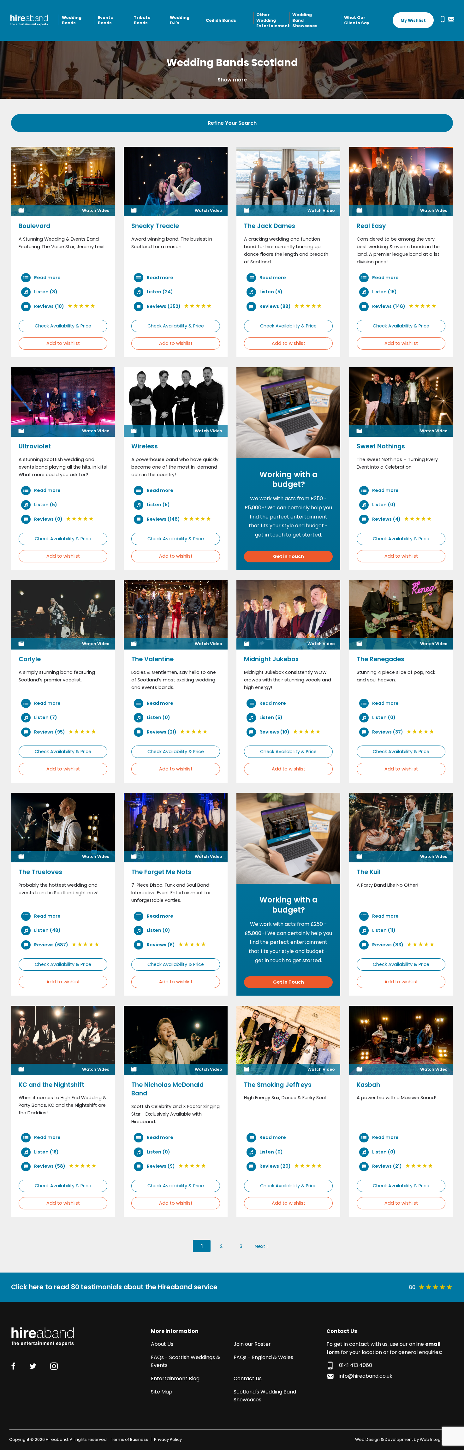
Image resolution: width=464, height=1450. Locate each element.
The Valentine (152, 659)
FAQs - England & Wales (263, 1357)
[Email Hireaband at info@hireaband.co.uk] (450, 19)
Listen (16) (46, 1152)
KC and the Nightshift (51, 1085)
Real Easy (371, 226)
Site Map (161, 1391)
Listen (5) (271, 292)
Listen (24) (159, 292)
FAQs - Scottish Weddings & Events (185, 1361)
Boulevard (34, 226)
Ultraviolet (35, 446)
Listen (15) (384, 292)
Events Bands (105, 20)
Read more (47, 277)
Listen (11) (383, 930)
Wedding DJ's (179, 20)
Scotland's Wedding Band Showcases (265, 1396)
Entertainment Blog (175, 1378)
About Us (162, 1344)
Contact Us (248, 1378)
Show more (232, 79)
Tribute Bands (142, 20)
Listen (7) (45, 717)
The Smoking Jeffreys (278, 1085)
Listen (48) (47, 930)
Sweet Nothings (381, 446)
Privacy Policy (168, 1439)
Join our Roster (252, 1344)
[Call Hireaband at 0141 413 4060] (441, 19)
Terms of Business (129, 1439)
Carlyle (30, 659)
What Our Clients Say (356, 20)
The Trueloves (40, 872)
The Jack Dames (269, 226)
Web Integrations (437, 1439)
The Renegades (380, 659)
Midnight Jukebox (271, 659)
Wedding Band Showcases (305, 20)
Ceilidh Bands (221, 20)
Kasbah (368, 1085)
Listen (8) (45, 292)
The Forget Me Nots (161, 872)
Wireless (144, 446)
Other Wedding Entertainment (272, 20)
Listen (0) (383, 504)
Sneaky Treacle (155, 226)
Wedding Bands (71, 20)
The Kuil (368, 872)
